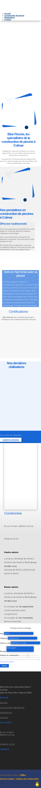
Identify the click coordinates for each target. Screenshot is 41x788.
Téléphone (3, 638)
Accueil (7, 14)
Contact (7, 19)
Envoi (4, 666)
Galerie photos (11, 439)
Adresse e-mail (5, 643)
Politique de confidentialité (9, 655)
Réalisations (9, 18)
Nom (1, 634)
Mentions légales (7, 779)
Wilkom (23, 775)
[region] (20, 57)
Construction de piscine (14, 16)
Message (3, 651)
